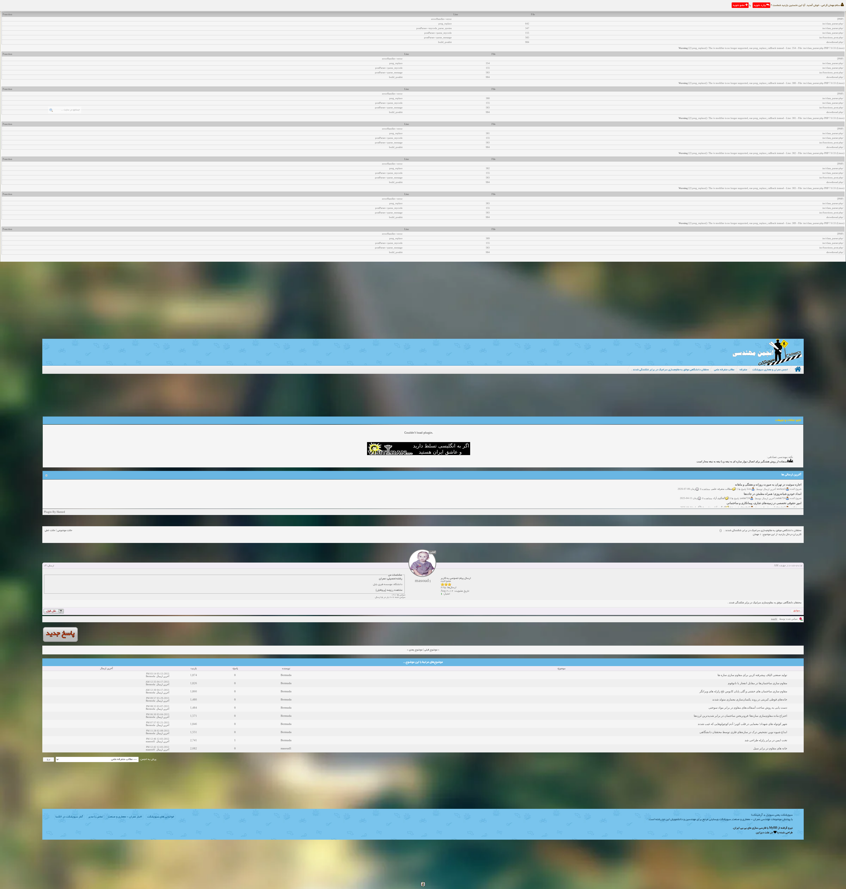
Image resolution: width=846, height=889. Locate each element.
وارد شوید (759, 5)
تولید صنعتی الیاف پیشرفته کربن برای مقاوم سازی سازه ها (752, 675)
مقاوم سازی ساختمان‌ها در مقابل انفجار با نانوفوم (757, 683)
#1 (45, 566)
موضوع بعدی (415, 649)
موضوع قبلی (430, 649)
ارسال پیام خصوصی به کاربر (456, 578)
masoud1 (150, 741)
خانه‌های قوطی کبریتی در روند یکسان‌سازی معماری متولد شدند (749, 699)
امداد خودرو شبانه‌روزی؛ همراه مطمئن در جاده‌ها (772, 481)
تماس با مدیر (95, 817)
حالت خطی (50, 530)
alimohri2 (781, 494)
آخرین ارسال (162, 676)
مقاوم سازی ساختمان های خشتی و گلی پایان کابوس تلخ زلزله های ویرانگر (743, 691)
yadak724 (781, 485)
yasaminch (780, 503)
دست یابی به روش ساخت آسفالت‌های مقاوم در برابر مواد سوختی (748, 707)
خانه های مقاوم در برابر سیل (770, 748)
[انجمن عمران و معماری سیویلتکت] (767, 364)
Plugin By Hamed (54, 511)
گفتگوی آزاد (719, 485)
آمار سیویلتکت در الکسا (69, 817)
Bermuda (286, 675)
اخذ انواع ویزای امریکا (788, 499)
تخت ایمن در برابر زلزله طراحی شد (766, 740)
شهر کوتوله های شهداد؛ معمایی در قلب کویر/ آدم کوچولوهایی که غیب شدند (742, 724)
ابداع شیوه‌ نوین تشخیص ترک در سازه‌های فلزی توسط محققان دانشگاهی (743, 732)
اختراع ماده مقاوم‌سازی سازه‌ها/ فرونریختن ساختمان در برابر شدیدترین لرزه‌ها (740, 715)
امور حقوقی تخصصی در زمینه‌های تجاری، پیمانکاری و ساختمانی (764, 490)
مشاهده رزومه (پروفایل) (389, 590)
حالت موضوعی (64, 530)
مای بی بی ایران (742, 828)
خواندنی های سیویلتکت (160, 817)
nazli (774, 619)
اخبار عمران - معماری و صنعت (125, 817)
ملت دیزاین (762, 832)
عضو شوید (739, 5)
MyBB (773, 828)
